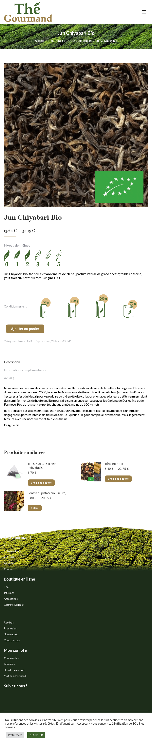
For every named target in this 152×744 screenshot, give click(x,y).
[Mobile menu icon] (144, 12)
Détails (35, 508)
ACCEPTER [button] (36, 734)
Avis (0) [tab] (9, 378)
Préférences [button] (15, 734)
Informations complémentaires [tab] (25, 370)
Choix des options (41, 482)
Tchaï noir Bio (114, 464)
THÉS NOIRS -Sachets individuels (42, 466)
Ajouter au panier (25, 329)
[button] (142, 68)
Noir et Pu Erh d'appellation (34, 341)
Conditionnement (15, 306)
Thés (54, 341)
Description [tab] (12, 362)
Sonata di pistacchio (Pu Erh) (47, 493)
